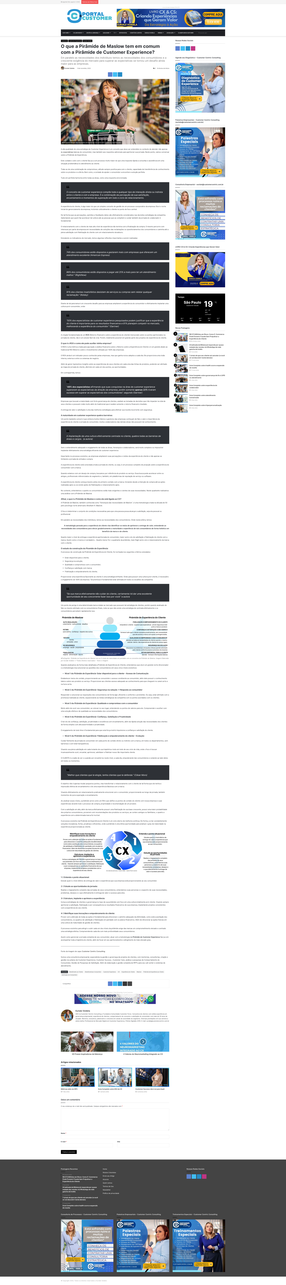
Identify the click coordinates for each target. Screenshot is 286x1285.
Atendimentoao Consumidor (93, 972)
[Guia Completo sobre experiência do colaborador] (181, 388)
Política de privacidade (111, 1193)
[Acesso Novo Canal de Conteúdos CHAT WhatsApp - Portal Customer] (115, 999)
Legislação (170, 32)
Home (105, 1169)
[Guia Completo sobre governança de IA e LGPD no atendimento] (181, 378)
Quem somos (107, 1183)
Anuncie (106, 1179)
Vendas (160, 32)
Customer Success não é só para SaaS (149, 1089)
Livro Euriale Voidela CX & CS (171, 7)
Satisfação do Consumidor (69, 975)
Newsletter (107, 1190)
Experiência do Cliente (128, 972)
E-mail (64, 1142)
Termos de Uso (108, 1186)
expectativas (68, 152)
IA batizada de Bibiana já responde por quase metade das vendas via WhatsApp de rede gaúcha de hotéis (206, 347)
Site (118, 1142)
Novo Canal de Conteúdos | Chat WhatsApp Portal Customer (115, 992)
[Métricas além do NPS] (78, 1077)
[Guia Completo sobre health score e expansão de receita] (181, 368)
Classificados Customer (185, 32)
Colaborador (77, 32)
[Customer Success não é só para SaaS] (152, 1077)
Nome (63, 1133)
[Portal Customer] (87, 16)
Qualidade (106, 32)
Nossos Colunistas (109, 1172)
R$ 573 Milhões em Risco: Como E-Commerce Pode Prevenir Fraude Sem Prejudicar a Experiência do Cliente (206, 336)
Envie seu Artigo (108, 1176)
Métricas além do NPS (69, 1089)
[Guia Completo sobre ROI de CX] (115, 1077)
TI (114, 32)
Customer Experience (75, 41)
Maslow (139, 972)
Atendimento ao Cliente (76, 972)
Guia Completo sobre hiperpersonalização (205, 405)
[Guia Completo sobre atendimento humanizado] (181, 398)
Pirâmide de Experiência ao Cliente (153, 972)
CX (119, 972)
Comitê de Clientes (136, 32)
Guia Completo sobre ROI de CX (110, 1089)
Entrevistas (123, 32)
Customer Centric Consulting (93, 951)
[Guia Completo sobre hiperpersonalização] (181, 408)
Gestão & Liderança (92, 32)
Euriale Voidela (150, 32)
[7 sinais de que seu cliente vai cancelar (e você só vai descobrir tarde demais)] (181, 358)
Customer (65, 32)
